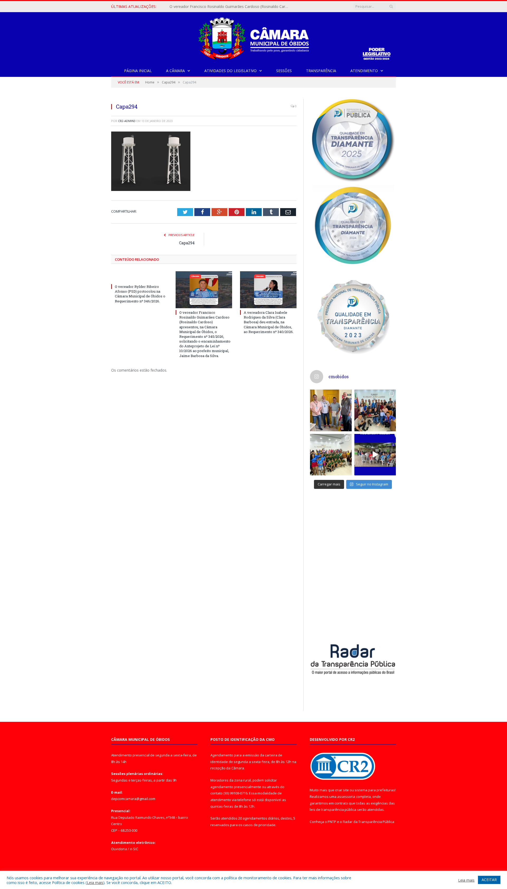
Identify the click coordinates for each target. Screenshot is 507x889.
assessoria (346, 796)
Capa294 (187, 242)
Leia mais (95, 882)
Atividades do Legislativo (230, 70)
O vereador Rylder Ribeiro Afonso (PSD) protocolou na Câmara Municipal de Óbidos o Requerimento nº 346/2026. (140, 293)
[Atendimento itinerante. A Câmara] (331, 410)
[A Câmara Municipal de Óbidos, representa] (375, 455)
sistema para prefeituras (375, 790)
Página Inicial (138, 70)
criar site (342, 790)
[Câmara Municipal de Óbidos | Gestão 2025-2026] (253, 37)
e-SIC (134, 848)
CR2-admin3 (126, 121)
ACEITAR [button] (489, 879)
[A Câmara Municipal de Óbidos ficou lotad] (331, 455)
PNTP (332, 821)
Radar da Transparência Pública (368, 821)
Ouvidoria (119, 848)
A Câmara (175, 70)
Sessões (284, 70)
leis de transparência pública (333, 809)
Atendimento (364, 70)
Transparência (321, 70)
